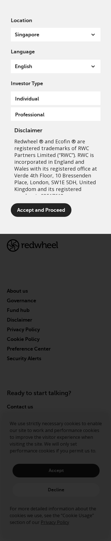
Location (21, 20)
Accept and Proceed (41, 210)
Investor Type (27, 83)
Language (23, 51)
